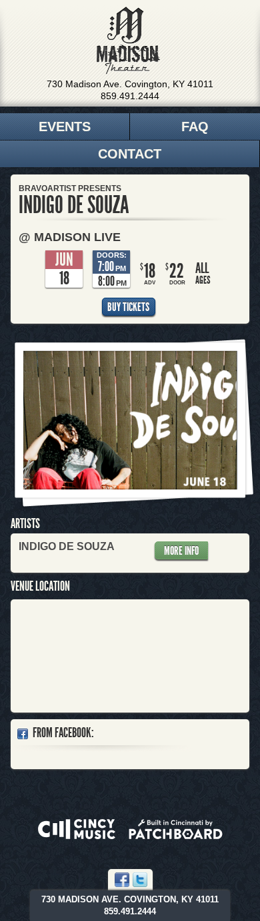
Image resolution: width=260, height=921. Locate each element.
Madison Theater (128, 41)
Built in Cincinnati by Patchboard (176, 829)
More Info (181, 550)
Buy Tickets (128, 307)
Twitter (140, 879)
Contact (129, 154)
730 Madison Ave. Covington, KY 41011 (130, 84)
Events (65, 126)
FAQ (195, 126)
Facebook (122, 879)
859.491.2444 (130, 96)
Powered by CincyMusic (76, 829)
